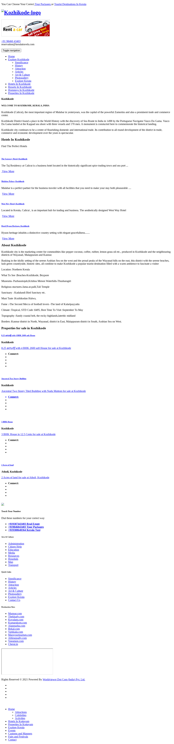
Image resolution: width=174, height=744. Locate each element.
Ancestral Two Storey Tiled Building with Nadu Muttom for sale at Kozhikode (43, 391)
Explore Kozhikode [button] (18, 59)
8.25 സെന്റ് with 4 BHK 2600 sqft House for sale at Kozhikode (36, 348)
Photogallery (22, 77)
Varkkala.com (15, 631)
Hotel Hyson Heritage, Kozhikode (15, 226)
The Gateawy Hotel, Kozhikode (14, 159)
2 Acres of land (7, 465)
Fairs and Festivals (18, 736)
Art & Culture (22, 74)
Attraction (20, 68)
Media (11, 552)
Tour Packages (42, 4)
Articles (19, 71)
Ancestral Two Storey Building (13, 379)
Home (11, 709)
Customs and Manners (20, 733)
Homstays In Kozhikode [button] (21, 90)
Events (11, 730)
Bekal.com (14, 628)
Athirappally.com (17, 638)
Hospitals (13, 558)
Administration (16, 543)
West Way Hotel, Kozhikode (12, 204)
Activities (20, 718)
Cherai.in (13, 644)
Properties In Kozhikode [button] (21, 93)
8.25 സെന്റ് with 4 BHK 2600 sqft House (18, 335)
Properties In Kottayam (20, 724)
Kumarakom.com (17, 622)
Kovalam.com (15, 619)
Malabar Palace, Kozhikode (12, 181)
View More (7, 171)
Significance (21, 62)
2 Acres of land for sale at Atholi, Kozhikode (25, 477)
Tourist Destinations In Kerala (70, 4)
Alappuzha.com (16, 625)
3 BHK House (7, 422)
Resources (13, 555)
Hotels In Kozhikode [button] (19, 83)
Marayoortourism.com (20, 634)
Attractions (21, 712)
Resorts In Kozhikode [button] (20, 87)
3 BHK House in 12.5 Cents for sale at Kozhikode (28, 434)
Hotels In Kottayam (18, 721)
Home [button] (11, 56)
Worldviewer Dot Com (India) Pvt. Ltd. (64, 679)
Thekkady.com (16, 616)
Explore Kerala (23, 80)
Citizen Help (15, 546)
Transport (13, 565)
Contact (12, 739)
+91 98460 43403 (11, 41)
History (19, 65)
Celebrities (20, 715)
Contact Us (14, 600)
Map (10, 562)
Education (13, 549)
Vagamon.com (16, 641)
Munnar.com (15, 613)
